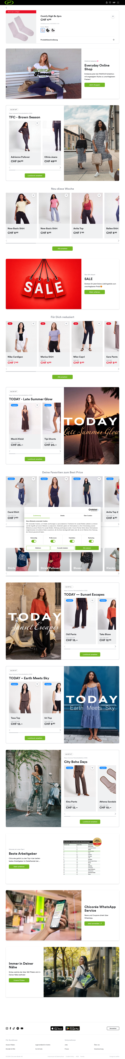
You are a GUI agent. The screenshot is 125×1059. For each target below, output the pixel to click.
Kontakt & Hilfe (10, 1049)
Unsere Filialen (10, 1045)
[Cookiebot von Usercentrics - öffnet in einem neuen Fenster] (91, 510)
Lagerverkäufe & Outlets (42, 1045)
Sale (10, 323)
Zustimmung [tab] (37, 515)
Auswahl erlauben (62, 548)
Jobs (66, 1045)
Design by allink (114, 1056)
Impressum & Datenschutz (56, 1056)
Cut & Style (38, 1049)
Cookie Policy (70, 1056)
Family (82, 1056)
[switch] (53, 541)
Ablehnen (38, 548)
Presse (67, 1049)
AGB (77, 1056)
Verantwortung (98, 1049)
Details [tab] (62, 515)
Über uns (97, 1045)
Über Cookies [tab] (88, 515)
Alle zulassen (87, 548)
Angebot (14, 405)
